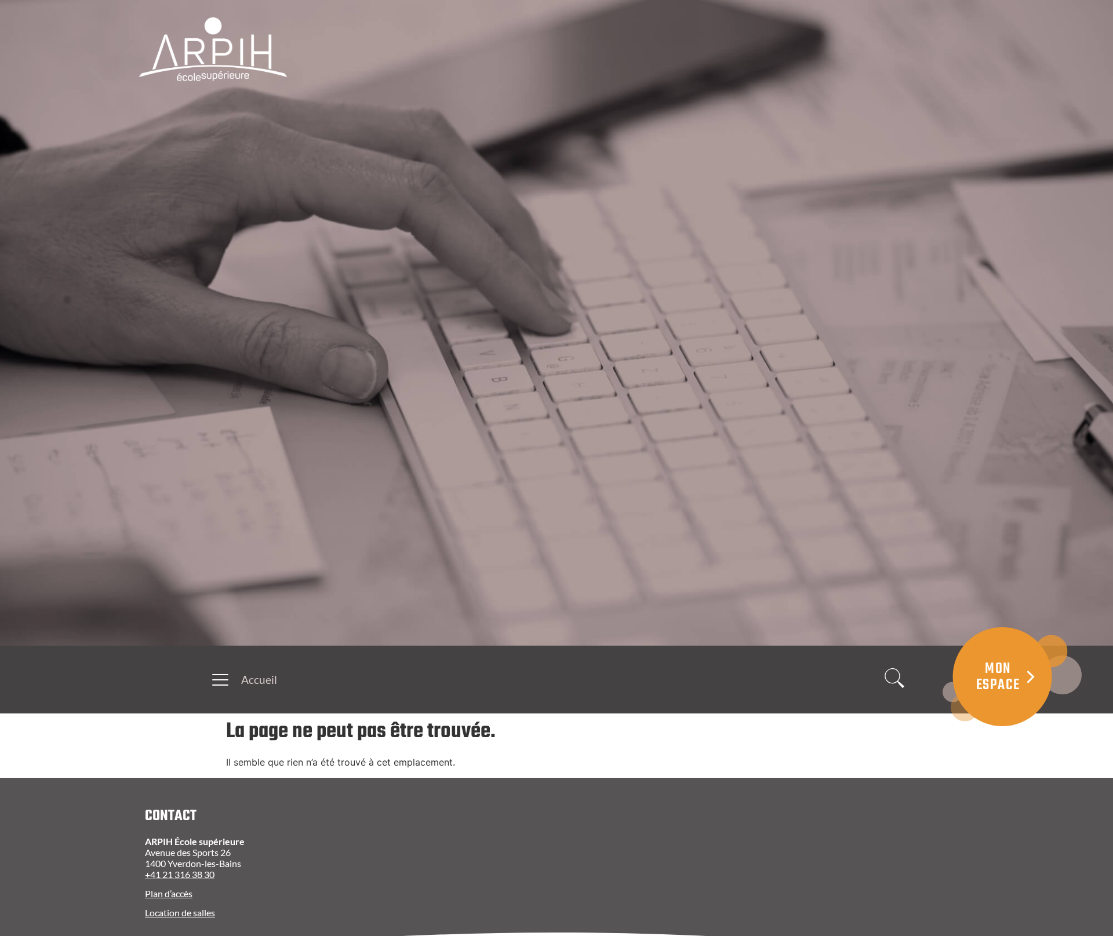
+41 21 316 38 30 (179, 874)
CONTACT (171, 816)
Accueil (259, 679)
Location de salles (180, 912)
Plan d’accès (168, 893)
